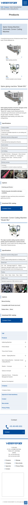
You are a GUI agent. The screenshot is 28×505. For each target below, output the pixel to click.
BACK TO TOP (25, 502)
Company (4, 385)
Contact (4, 399)
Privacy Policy (6, 407)
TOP (3, 333)
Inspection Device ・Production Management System (10, 376)
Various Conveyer (6, 370)
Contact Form (6, 208)
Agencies (8, 466)
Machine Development (7, 381)
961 (7, 76)
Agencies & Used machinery (9, 394)
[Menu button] (25, 3)
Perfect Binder (5, 346)
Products (4, 337)
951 (7, 57)
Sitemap (18, 460)
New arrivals (5, 403)
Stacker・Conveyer (7, 366)
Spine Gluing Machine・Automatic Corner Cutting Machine (12, 360)
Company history (6, 390)
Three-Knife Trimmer (7, 351)
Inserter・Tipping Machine (8, 355)
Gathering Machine (7, 342)
